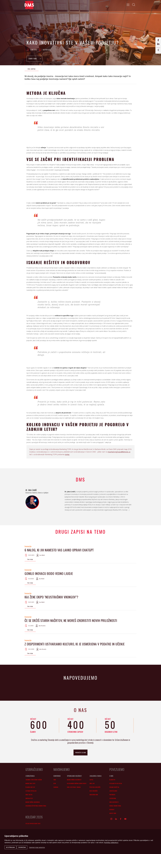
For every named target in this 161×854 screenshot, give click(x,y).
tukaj (67, 454)
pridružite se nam (80, 752)
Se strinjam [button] (10, 847)
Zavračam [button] (22, 847)
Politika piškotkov (111, 842)
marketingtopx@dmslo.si (119, 452)
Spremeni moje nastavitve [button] (37, 847)
